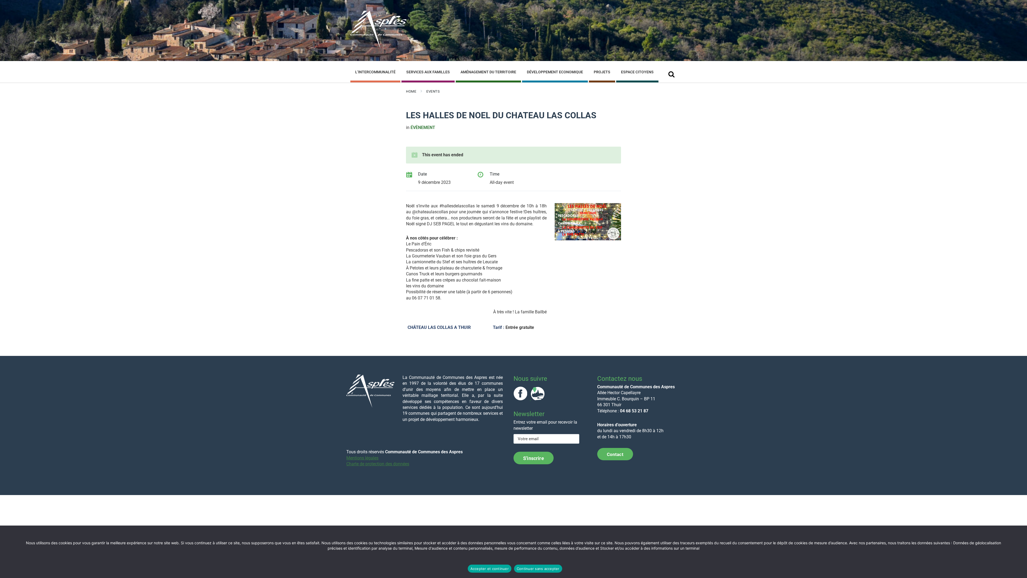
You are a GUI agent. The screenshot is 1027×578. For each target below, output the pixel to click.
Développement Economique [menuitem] (555, 72)
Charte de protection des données (377, 463)
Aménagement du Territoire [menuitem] (488, 72)
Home (411, 91)
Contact (615, 454)
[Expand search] (671, 72)
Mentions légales (362, 458)
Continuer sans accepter (538, 568)
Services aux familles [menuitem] (428, 72)
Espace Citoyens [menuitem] (637, 72)
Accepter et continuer (489, 568)
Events (433, 91)
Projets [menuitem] (602, 72)
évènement (423, 127)
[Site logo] (378, 47)
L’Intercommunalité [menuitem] (375, 72)
